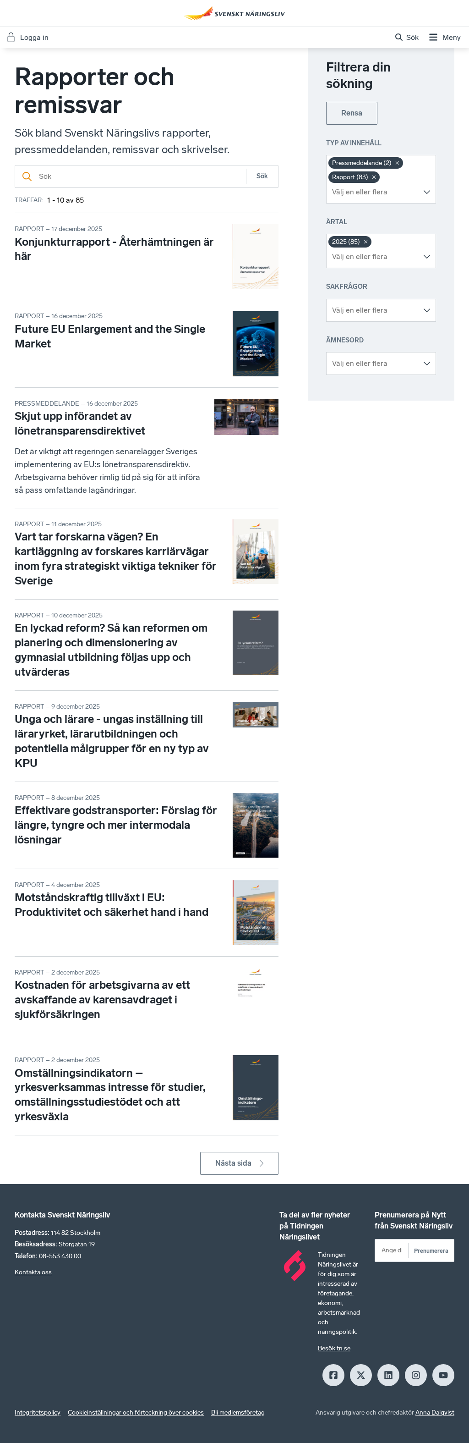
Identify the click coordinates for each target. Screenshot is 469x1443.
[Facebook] (333, 1375)
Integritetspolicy (37, 1412)
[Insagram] (416, 1375)
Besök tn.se (334, 1348)
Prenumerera (431, 1250)
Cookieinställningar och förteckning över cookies (136, 1412)
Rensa (351, 113)
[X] (361, 1375)
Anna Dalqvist (434, 1412)
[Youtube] (443, 1375)
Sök (262, 176)
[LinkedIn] (388, 1375)
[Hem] (234, 13)
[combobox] (374, 192)
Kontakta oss (33, 1272)
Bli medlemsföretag (238, 1412)
